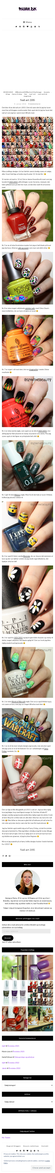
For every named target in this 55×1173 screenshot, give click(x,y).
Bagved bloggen (14, 1146)
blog (8, 94)
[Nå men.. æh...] (14, 967)
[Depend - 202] (40, 967)
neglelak (27, 96)
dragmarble (33, 369)
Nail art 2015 (27, 100)
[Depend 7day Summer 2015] (14, 1018)
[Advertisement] (27, 58)
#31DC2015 (8, 92)
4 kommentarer (34, 104)
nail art (32, 94)
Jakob (4, 1068)
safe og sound (23, 248)
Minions (17, 495)
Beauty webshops (31, 1146)
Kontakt (45, 1146)
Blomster (26, 556)
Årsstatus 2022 (13, 1063)
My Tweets (6, 1138)
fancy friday (17, 94)
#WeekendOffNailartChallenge (28, 92)
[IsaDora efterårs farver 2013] (14, 993)
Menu (28, 22)
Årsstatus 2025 (13, 1046)
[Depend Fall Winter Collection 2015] (40, 993)
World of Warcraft (18, 702)
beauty (47, 92)
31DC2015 (13, 182)
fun (25, 94)
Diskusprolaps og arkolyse (24, 1057)
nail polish (42, 94)
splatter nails (30, 308)
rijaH (3, 1046)
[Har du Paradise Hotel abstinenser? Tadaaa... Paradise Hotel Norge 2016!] (40, 1018)
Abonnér (7, 938)
